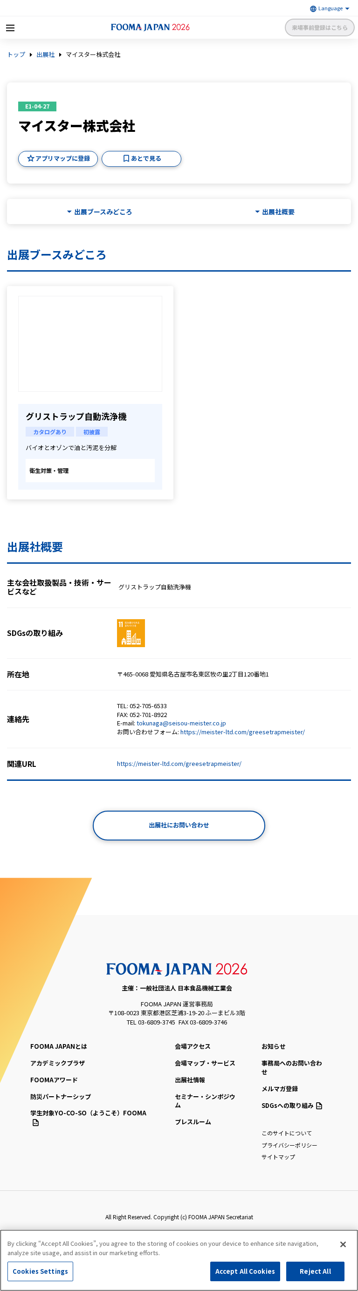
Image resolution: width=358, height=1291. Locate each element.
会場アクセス (193, 1046)
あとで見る (146, 158)
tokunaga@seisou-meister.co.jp (181, 722)
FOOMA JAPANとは (58, 1046)
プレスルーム (193, 1121)
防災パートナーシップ (60, 1096)
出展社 (45, 54)
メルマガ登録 (280, 1088)
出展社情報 (190, 1079)
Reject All (315, 1271)
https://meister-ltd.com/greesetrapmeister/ (242, 731)
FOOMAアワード (54, 1079)
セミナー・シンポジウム (205, 1101)
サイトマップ (278, 1157)
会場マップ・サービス (205, 1063)
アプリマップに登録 (62, 158)
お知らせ (274, 1046)
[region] (179, 1260)
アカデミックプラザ (57, 1063)
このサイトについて (287, 1133)
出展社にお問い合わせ (179, 824)
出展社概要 (278, 211)
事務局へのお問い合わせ (292, 1067)
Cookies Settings (40, 1271)
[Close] (343, 1244)
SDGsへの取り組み (288, 1105)
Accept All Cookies (245, 1271)
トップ (16, 54)
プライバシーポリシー (289, 1145)
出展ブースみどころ (103, 211)
